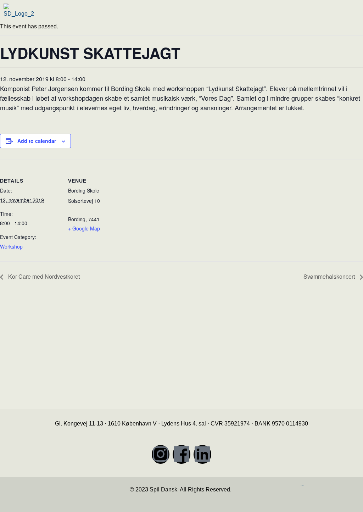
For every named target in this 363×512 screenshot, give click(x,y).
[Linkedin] (202, 454)
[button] (273, 15)
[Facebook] (181, 454)
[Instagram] (160, 454)
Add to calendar (36, 140)
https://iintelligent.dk (302, 485)
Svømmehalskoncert (329, 276)
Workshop (11, 246)
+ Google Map (84, 228)
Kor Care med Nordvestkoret (43, 276)
